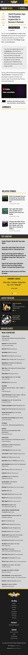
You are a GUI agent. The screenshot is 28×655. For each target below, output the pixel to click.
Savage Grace (5, 535)
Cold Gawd (4, 382)
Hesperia (4, 428)
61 (15, 321)
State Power (5, 554)
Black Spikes (5, 373)
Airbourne (4, 349)
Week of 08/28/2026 (8, 333)
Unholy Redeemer (6, 575)
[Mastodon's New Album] (5, 224)
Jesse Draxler (5, 453)
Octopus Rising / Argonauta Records (10, 510)
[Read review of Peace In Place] (6, 319)
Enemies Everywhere (7, 405)
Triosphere (4, 565)
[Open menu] (2, 2)
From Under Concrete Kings (8, 417)
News (14, 603)
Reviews (14, 605)
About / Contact (14, 632)
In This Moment (5, 450)
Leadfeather (5, 476)
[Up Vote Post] (3, 16)
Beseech (4, 359)
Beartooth (4, 356)
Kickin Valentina (6, 464)
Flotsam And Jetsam (7, 412)
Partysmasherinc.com (11, 37)
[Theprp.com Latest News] (14, 594)
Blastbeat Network (16, 648)
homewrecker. (5, 437)
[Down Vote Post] (3, 22)
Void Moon (4, 584)
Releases (14, 607)
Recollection (5, 528)
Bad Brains (10, 101)
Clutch (22, 101)
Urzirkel (4, 581)
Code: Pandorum (6, 377)
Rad (3, 521)
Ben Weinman (17, 101)
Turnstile (4, 570)
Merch (14, 609)
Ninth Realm (5, 504)
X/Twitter (14, 615)
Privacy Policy (14, 638)
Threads (14, 617)
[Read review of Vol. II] (6, 307)
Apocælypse (5, 352)
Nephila (3, 497)
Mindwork (4, 490)
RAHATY (3, 524)
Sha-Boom (4, 543)
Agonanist (4, 343)
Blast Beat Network (14, 625)
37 (15, 310)
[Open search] (26, 2)
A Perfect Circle (5, 336)
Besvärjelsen (5, 363)
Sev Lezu (4, 540)
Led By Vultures (5, 482)
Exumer (4, 409)
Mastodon (4, 487)
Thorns (3, 561)
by (11, 30)
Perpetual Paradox (6, 515)
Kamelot (4, 457)
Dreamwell (4, 400)
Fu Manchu (4, 423)
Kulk (3, 469)
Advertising (14, 636)
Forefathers (17, 645)
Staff (14, 634)
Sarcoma (4, 531)
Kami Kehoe (5, 460)
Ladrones (4, 473)
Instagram (14, 611)
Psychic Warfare (21, 103)
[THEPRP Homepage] (14, 1)
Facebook (14, 613)
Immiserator (5, 444)
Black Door (4, 368)
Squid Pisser (5, 549)
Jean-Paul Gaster (11, 103)
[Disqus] (14, 130)
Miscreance (4, 494)
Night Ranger (5, 501)
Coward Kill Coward (6, 395)
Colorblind (4, 386)
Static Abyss (5, 558)
